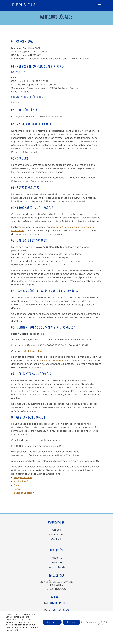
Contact (56, 539)
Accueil (56, 530)
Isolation (56, 562)
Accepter (52, 622)
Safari (17, 485)
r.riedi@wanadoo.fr (33, 351)
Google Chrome (23, 477)
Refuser (71, 622)
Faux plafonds (56, 567)
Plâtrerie (56, 557)
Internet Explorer (24, 493)
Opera (17, 489)
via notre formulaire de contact (57, 360)
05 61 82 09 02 (59, 603)
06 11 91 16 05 (60, 609)
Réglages (91, 622)
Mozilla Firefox (22, 481)
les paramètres (13, 630)
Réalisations (56, 534)
